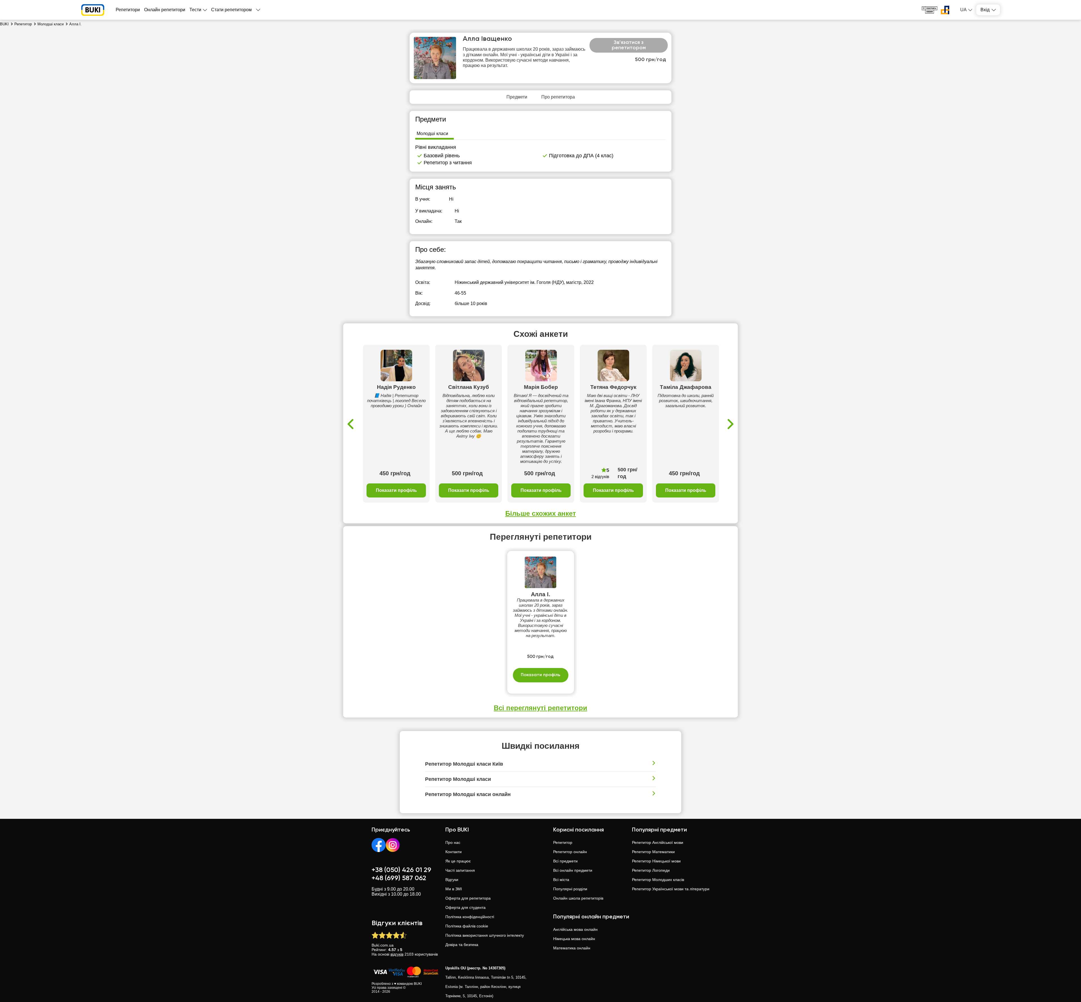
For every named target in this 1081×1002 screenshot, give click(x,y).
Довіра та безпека (461, 944)
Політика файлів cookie (466, 926)
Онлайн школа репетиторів (578, 898)
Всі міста (561, 879)
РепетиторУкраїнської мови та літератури (670, 889)
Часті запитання (460, 870)
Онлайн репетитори (164, 9)
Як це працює (458, 861)
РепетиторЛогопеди (651, 870)
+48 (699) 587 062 (399, 878)
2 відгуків (600, 476)
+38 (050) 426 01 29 (401, 870)
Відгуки (451, 879)
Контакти (453, 851)
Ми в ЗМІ (453, 889)
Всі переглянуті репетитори (540, 708)
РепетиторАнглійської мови (657, 842)
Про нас (452, 842)
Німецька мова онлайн (574, 938)
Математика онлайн (571, 948)
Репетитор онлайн (570, 851)
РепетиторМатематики (653, 851)
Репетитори (128, 9)
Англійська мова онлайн (575, 929)
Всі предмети (565, 861)
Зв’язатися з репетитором (629, 45)
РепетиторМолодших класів (658, 879)
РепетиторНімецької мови (656, 861)
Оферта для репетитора (468, 898)
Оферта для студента (465, 907)
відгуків (396, 954)
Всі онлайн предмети (572, 870)
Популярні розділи (570, 889)
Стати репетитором (231, 9)
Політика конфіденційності (469, 916)
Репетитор (562, 842)
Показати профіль (396, 490)
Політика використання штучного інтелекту (484, 935)
